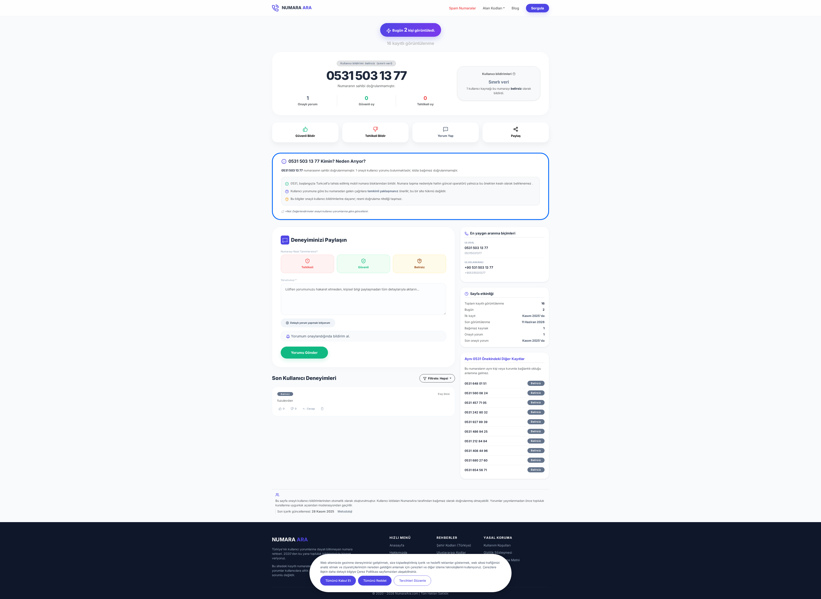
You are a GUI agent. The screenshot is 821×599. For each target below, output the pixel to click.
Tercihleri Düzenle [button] (412, 580)
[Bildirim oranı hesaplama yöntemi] (513, 73)
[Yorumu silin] (322, 409)
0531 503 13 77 (476, 248)
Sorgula (537, 8)
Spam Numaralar (462, 8)
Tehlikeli (307, 267)
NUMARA (290, 539)
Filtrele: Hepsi (438, 378)
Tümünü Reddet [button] (375, 580)
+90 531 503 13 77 (479, 267)
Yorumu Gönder (304, 352)
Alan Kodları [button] (492, 8)
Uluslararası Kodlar (451, 553)
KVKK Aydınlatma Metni (502, 560)
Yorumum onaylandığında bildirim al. (320, 336)
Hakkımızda (398, 553)
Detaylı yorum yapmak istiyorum (310, 322)
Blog (515, 8)
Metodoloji (345, 511)
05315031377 (473, 253)
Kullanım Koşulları (497, 545)
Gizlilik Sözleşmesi (498, 553)
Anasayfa (397, 545)
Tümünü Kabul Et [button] (338, 580)
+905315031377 (475, 272)
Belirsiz (419, 267)
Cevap (311, 408)
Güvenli (363, 267)
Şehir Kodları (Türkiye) (454, 545)
